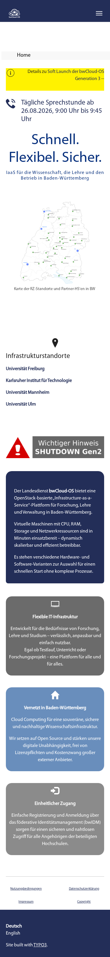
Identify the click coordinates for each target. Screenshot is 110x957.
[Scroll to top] (97, 944)
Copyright (84, 902)
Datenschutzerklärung (84, 889)
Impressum (25, 902)
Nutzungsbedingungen (26, 889)
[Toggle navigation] (99, 13)
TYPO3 (40, 945)
